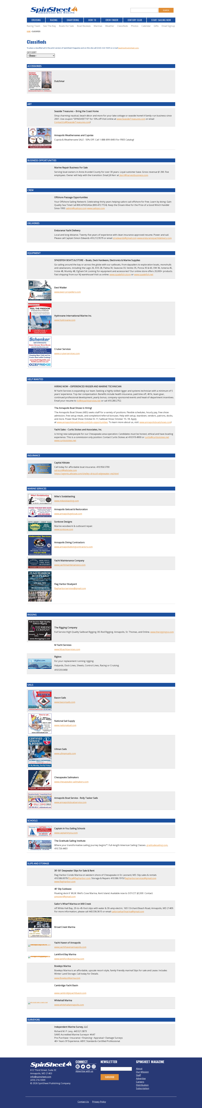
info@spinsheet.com (40, 1076)
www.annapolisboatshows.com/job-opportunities (82, 422)
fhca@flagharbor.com (79, 878)
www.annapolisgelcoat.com (68, 513)
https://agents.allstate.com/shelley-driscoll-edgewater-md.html (86, 473)
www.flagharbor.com (64, 881)
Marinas (98, 25)
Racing (53, 20)
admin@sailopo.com (76, 208)
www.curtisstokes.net (65, 440)
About (139, 1068)
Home (29, 31)
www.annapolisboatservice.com (70, 802)
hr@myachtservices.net (89, 400)
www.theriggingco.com (162, 631)
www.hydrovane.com (64, 320)
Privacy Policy (99, 1101)
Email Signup (168, 25)
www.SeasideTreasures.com (131, 118)
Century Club (135, 20)
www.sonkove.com (63, 529)
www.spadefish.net (143, 274)
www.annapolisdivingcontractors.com (73, 546)
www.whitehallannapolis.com (69, 1004)
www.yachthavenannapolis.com (70, 947)
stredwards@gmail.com (125, 238)
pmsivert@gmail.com (65, 896)
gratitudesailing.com (157, 845)
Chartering (73, 20)
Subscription (142, 1088)
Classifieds (122, 25)
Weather (109, 25)
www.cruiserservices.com (67, 353)
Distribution (142, 1085)
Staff (138, 1075)
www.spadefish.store (120, 274)
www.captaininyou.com (66, 832)
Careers (140, 1081)
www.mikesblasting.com (66, 500)
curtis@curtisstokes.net (157, 437)
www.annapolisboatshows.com (155, 422)
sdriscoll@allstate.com (65, 470)
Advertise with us (84, 1071)
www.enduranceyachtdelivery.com (154, 238)
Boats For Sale (66, 25)
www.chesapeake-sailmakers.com (71, 781)
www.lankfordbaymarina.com (69, 958)
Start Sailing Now (161, 20)
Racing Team (33, 25)
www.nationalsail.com (65, 725)
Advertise (141, 1078)
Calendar (146, 25)
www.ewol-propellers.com (67, 291)
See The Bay (49, 25)
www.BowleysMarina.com (67, 978)
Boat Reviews (84, 25)
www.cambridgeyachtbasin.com (70, 993)
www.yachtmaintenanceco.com (69, 564)
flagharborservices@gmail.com (70, 588)
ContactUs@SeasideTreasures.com (72, 122)
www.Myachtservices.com (67, 649)
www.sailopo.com (96, 208)
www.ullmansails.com (65, 753)
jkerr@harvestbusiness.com (133, 175)
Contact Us (83, 1101)
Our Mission (142, 1071)
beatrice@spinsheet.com (128, 48)
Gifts (156, 25)
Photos (134, 25)
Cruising (36, 20)
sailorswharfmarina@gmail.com (128, 911)
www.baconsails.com (64, 702)
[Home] (54, 10)
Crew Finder (112, 20)
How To (92, 20)
